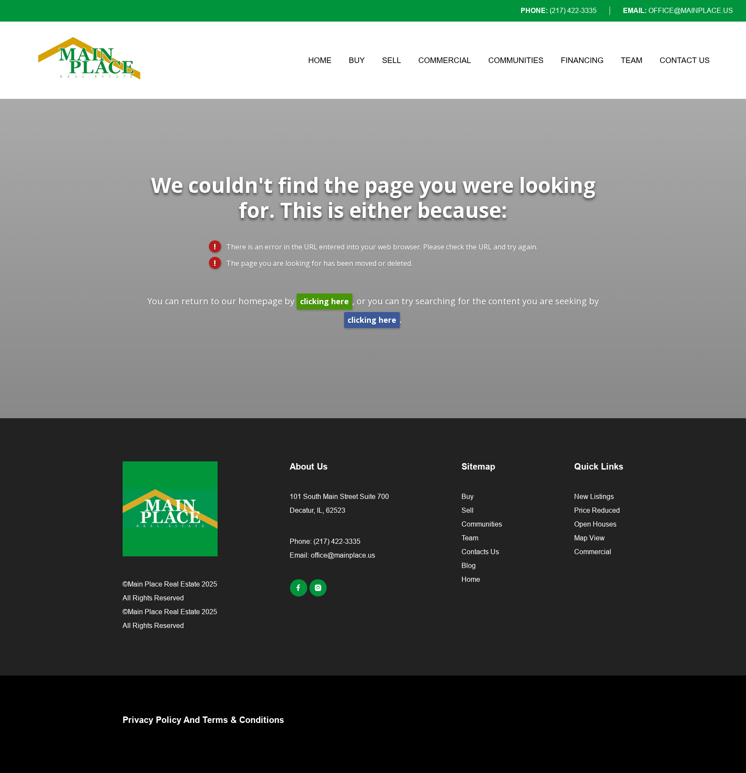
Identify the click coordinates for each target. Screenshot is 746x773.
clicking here (324, 301)
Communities (516, 60)
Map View (589, 538)
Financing (582, 60)
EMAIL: (678, 10)
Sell (391, 60)
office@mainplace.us (343, 555)
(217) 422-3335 (336, 541)
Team (631, 60)
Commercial (444, 60)
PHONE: (559, 10)
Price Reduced (597, 510)
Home (320, 60)
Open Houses (595, 524)
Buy (357, 60)
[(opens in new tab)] (299, 594)
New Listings (594, 496)
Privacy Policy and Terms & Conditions (203, 720)
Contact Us (685, 60)
